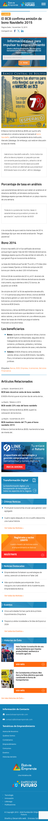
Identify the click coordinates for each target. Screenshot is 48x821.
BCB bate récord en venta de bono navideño (20, 392)
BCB (18, 368)
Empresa (24, 368)
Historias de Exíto (10, 757)
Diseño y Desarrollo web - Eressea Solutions (24, 818)
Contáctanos (8, 740)
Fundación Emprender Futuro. (32, 813)
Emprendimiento (9, 744)
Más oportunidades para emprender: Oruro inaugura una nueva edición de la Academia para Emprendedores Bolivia (24, 585)
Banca (12, 368)
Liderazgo (8, 801)
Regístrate (10, 554)
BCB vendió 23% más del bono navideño (19, 405)
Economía (6, 14)
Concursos (7, 748)
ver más (20, 664)
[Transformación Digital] (19, 485)
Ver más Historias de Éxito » (12, 698)
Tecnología (9, 795)
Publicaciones (10, 804)
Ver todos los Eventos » (14, 631)
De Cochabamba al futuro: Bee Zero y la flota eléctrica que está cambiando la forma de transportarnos (29, 676)
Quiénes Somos (9, 735)
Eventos (6, 752)
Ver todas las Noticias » (14, 528)
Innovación (9, 798)
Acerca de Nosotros (10, 731)
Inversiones (33, 368)
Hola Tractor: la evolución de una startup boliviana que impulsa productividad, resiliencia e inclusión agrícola (30, 650)
